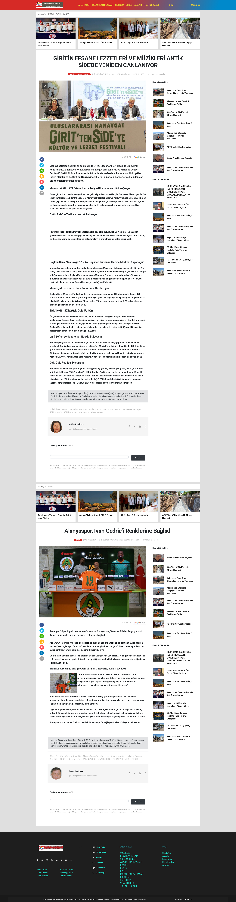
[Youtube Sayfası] (53, 860)
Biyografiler (167, 859)
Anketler (165, 856)
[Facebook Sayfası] (38, 860)
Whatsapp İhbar (66, 873)
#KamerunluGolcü (118, 756)
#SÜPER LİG (65, 759)
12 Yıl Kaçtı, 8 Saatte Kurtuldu (180, 147)
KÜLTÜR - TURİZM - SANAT (58, 14)
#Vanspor (104, 756)
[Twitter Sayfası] (43, 860)
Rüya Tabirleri (168, 862)
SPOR (50, 487)
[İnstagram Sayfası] (48, 860)
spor (70, 646)
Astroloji (165, 865)
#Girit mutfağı (56, 412)
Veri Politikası (42, 876)
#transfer (76, 759)
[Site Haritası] (67, 860)
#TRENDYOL (117, 759)
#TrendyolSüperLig (73, 756)
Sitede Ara (166, 853)
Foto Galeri (101, 847)
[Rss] (62, 860)
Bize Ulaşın (100, 873)
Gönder (138, 458)
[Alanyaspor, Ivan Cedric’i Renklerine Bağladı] (92, 582)
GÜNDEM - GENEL (123, 5)
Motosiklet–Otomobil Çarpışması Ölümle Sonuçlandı (176, 136)
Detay (179, 899)
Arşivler (99, 862)
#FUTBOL (54, 759)
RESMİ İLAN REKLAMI (102, 5)
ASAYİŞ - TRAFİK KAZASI (146, 5)
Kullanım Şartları (66, 870)
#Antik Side (84, 412)
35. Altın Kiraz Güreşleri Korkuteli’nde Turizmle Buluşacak (177, 250)
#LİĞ (127, 759)
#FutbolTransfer (135, 756)
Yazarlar (99, 857)
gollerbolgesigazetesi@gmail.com (83, 429)
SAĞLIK (123, 868)
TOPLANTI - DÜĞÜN (128, 886)
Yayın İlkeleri (42, 873)
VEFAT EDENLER (127, 883)
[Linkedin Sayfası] (58, 860)
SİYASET (124, 865)
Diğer (172, 5)
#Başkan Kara (97, 412)
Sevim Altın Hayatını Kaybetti (179, 158)
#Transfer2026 (56, 756)
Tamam (189, 899)
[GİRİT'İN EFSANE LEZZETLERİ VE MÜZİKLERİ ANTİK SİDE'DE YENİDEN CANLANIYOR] (92, 116)
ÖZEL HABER (84, 5)
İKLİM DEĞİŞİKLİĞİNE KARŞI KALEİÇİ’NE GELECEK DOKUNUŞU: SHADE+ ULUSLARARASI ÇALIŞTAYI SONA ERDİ (179, 192)
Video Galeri (101, 852)
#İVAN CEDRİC (104, 759)
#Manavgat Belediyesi (132, 409)
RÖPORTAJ (125, 877)
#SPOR (134, 759)
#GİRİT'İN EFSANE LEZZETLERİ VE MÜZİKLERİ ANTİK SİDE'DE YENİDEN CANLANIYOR (85, 409)
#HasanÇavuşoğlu (90, 756)
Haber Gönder (66, 876)
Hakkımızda (42, 870)
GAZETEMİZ (125, 880)
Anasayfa (42, 14)
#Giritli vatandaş (70, 412)
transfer (63, 650)
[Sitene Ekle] (72, 860)
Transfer (55, 668)
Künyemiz (100, 868)
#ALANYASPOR (89, 759)
